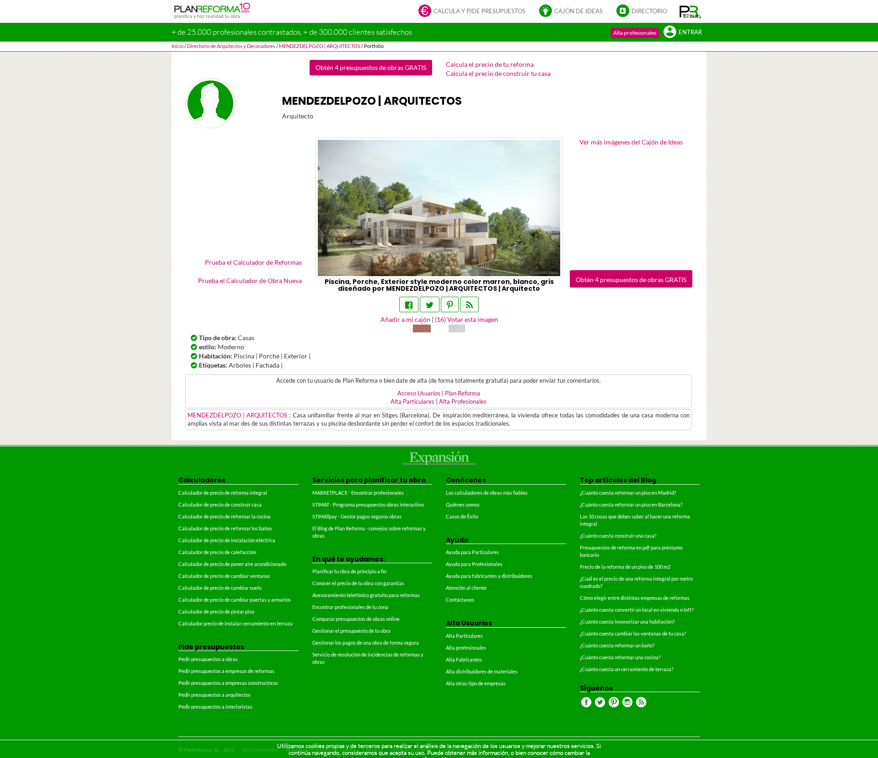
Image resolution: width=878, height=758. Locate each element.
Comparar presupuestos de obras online (356, 619)
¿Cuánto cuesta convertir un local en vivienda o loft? (636, 610)
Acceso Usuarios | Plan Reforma (438, 393)
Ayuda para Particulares (472, 552)
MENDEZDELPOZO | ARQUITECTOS (238, 415)
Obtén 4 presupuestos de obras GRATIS (371, 67)
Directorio (649, 11)
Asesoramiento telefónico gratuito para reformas (366, 595)
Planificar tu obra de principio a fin (349, 571)
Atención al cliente (466, 588)
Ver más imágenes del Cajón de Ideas (631, 142)
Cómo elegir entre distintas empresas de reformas (635, 598)
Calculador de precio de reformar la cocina (224, 516)
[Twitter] (429, 304)
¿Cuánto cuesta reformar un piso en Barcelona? (631, 504)
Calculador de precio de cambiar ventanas (224, 576)
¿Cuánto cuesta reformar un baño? (617, 645)
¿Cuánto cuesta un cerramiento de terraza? (626, 669)
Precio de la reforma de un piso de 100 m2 (625, 567)
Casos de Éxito (462, 516)
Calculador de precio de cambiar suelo (220, 588)
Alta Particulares (412, 401)
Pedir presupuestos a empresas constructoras (228, 683)
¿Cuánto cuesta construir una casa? (618, 536)
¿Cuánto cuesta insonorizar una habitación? (627, 622)
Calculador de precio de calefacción (217, 552)
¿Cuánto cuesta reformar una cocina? (620, 657)
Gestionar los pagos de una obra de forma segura (365, 643)
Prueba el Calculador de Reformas (253, 262)
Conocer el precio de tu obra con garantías (358, 583)
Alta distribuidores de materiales (482, 671)
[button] (690, 11)
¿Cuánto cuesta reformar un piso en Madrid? (628, 493)
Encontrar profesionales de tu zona (350, 607)
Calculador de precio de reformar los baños (225, 528)
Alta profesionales (634, 32)
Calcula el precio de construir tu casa (498, 73)
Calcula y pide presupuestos (479, 11)
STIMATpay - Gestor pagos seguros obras (357, 516)
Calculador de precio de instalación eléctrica (226, 540)
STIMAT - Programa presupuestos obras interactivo (368, 504)
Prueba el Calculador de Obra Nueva (250, 280)
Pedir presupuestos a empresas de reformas (226, 671)
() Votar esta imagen (466, 319)
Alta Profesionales (463, 401)
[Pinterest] (450, 304)
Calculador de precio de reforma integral (222, 493)
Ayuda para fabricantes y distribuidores (489, 576)
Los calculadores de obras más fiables (487, 493)
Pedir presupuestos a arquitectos (214, 695)
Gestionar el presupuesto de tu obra (351, 631)
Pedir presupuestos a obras (208, 659)
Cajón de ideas (578, 11)
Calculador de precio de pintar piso (216, 611)
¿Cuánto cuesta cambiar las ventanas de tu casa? (633, 633)
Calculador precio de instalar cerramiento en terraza (235, 623)
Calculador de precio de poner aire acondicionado (232, 564)
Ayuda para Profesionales (474, 564)
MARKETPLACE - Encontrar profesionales (358, 493)
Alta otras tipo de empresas (476, 683)
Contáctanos (460, 600)
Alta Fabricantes (464, 659)
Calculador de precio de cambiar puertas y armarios (234, 600)
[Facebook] (408, 304)
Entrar (690, 32)
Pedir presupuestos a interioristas (215, 707)
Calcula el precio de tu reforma (490, 64)
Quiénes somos (463, 504)
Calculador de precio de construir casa (220, 504)
